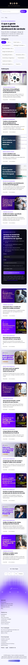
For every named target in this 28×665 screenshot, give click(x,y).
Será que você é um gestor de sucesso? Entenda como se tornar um (11, 369)
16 (16, 573)
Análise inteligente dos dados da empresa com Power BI (12, 523)
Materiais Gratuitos (5, 607)
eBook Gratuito (4, 645)
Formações (3, 602)
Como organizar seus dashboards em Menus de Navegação (13, 183)
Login (6, 647)
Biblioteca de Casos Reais (7, 605)
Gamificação (4, 620)
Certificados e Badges (6, 619)
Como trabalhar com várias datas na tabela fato (11, 154)
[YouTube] (18, 592)
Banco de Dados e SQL (8, 48)
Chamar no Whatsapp (14, 660)
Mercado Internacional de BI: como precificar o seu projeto (12, 338)
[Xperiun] (14, 588)
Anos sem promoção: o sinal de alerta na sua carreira (11, 401)
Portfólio (3, 616)
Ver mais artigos (14, 569)
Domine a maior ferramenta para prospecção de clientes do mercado (14, 492)
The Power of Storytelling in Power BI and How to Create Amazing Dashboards (11, 90)
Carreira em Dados (7, 61)
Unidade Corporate (5, 639)
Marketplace (4, 614)
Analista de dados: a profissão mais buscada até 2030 (12, 214)
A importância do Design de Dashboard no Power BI (11, 432)
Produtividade (21, 58)
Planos (2, 647)
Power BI (18, 64)
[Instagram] (2, 592)
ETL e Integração (6, 45)
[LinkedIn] (10, 592)
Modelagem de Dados (19, 45)
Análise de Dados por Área (7, 603)
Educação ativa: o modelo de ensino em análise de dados (12, 307)
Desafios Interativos (5, 622)
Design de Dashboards (8, 51)
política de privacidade (12, 280)
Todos (3, 42)
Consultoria (3, 642)
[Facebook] (25, 592)
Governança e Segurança (8, 58)
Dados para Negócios (7, 64)
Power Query (17, 42)
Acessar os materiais (14, 272)
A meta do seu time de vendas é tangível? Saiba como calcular (12, 461)
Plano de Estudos (5, 617)
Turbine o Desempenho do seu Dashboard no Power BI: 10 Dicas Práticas (11, 123)
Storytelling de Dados (7, 54)
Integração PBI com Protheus (7, 643)
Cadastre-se (12, 647)
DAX (9, 42)
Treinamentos (4, 640)
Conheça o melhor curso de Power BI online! (10, 553)
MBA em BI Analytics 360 (6, 631)
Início (2, 17)
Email (4, 259)
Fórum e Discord (4, 623)
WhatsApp (13, 265)
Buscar (23, 11)
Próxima (21, 573)
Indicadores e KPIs (20, 54)
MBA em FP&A (4, 633)
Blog (2, 608)
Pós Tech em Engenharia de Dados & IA (10, 629)
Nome (4, 253)
